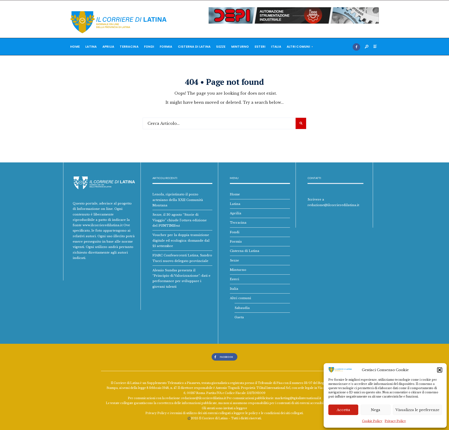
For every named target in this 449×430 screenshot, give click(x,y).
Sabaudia (242, 308)
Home (75, 46)
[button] (439, 370)
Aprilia (108, 46)
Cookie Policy (372, 421)
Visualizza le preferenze (417, 410)
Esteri (260, 46)
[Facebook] (356, 47)
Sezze (220, 46)
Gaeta (239, 317)
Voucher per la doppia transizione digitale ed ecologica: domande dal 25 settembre (181, 240)
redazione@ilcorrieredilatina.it (333, 205)
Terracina (129, 46)
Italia (276, 46)
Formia (166, 46)
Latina (91, 46)
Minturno (240, 46)
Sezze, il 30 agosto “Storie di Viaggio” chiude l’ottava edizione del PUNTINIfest (179, 220)
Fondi (149, 46)
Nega (375, 410)
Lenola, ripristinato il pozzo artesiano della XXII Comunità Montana (177, 199)
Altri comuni (298, 46)
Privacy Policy (395, 421)
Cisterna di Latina (194, 46)
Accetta (343, 410)
